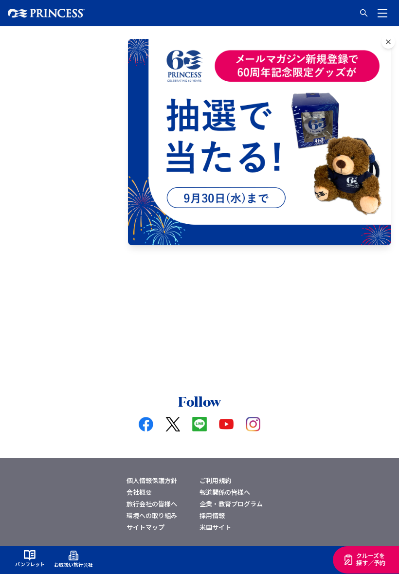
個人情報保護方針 (152, 480)
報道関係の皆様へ (225, 492)
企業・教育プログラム (231, 503)
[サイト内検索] (364, 13)
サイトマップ (145, 527)
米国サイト (215, 527)
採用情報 (212, 515)
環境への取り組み (152, 515)
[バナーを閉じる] (388, 42)
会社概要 (139, 492)
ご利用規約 (215, 480)
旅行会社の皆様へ (152, 503)
